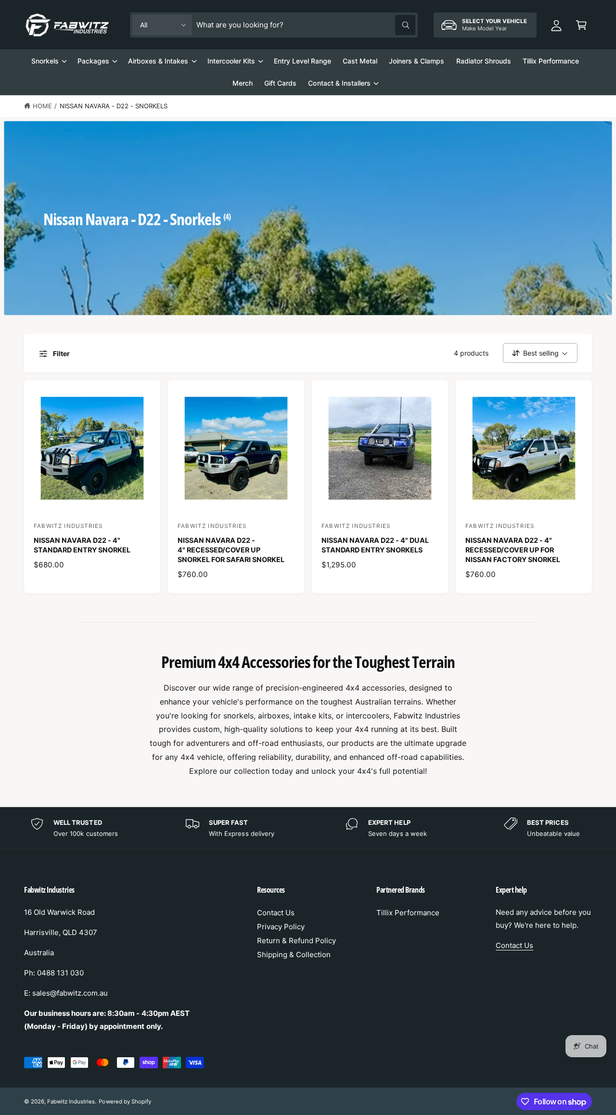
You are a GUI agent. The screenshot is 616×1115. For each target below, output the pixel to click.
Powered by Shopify (125, 1101)
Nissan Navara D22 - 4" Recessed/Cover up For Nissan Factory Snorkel (512, 550)
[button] (581, 25)
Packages (93, 61)
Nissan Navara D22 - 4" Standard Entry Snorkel (82, 545)
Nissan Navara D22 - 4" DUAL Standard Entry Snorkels (375, 545)
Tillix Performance (407, 912)
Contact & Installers (339, 83)
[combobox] (306, 25)
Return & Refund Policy (296, 940)
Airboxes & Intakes (158, 61)
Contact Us (276, 912)
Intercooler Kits (231, 61)
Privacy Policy (281, 926)
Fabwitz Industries (71, 1101)
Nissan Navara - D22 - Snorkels (113, 106)
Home (42, 106)
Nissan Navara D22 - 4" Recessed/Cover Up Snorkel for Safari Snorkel (231, 550)
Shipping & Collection (294, 954)
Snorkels (45, 61)
